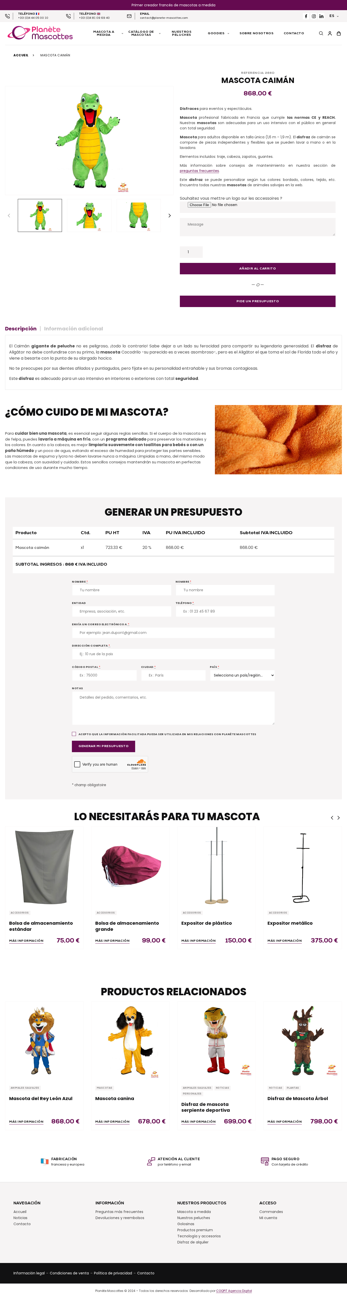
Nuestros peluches (193, 1217)
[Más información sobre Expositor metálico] (303, 865)
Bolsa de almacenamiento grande (127, 926)
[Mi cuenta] (330, 33)
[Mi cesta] (339, 33)
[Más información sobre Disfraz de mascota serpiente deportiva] (217, 1041)
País (214, 667)
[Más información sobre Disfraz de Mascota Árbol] (303, 1041)
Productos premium (195, 1229)
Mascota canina (114, 1098)
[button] (170, 215)
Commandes (271, 1211)
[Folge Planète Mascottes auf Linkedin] (321, 16)
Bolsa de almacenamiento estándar (41, 926)
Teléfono (185, 603)
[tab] (22, 328)
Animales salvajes (25, 1088)
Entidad (79, 603)
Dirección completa (91, 646)
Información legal (29, 1272)
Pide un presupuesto (257, 301)
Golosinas (185, 1223)
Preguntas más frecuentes (119, 1211)
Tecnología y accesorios (199, 1235)
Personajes (192, 1094)
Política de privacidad (113, 1272)
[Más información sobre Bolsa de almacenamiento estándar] (44, 865)
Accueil (21, 55)
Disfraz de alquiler (193, 1241)
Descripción (21, 328)
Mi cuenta (268, 1217)
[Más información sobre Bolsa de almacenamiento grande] (130, 865)
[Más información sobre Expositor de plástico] (217, 865)
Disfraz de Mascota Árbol (297, 1098)
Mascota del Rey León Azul (40, 1098)
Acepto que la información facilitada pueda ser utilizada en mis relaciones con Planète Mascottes (167, 734)
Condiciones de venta (69, 1272)
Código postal (86, 667)
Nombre (80, 582)
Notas (77, 688)
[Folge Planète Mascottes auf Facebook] (306, 16)
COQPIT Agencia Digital (234, 1290)
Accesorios (20, 913)
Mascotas (105, 1088)
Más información (26, 940)
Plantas (293, 1088)
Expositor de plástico (206, 923)
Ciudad (148, 667)
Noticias (222, 1088)
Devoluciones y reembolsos (120, 1217)
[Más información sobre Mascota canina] (130, 1041)
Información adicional (73, 328)
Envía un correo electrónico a (100, 624)
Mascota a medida (194, 1211)
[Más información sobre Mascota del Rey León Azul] (44, 1041)
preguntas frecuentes (199, 170)
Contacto (22, 1223)
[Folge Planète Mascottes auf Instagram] (313, 16)
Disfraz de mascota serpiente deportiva (205, 1107)
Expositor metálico (290, 923)
